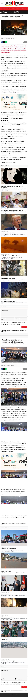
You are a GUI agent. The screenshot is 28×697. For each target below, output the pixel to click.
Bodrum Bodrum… (5, 639)
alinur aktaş (7, 523)
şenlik (2, 524)
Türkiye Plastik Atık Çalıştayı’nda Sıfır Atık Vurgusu (16, 8)
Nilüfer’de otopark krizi (6, 571)
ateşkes (6, 162)
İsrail (11, 162)
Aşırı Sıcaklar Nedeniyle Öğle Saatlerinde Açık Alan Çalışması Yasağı (12, 187)
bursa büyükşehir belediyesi (14, 523)
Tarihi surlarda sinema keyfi (7, 616)
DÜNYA (6, 17)
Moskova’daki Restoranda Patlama (8, 301)
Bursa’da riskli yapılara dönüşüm (8, 661)
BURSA (6, 343)
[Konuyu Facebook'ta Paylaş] (2, 42)
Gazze (9, 162)
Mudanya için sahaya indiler (7, 594)
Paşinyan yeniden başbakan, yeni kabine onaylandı (12, 210)
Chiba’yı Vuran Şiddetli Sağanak (8, 278)
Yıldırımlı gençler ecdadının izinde (8, 548)
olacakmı (14, 162)
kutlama (24, 523)
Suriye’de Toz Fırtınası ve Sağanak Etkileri (10, 255)
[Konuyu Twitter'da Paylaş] (4, 42)
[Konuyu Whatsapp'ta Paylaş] (6, 42)
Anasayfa (3, 17)
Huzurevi (21, 523)
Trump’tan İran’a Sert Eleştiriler (8, 233)
